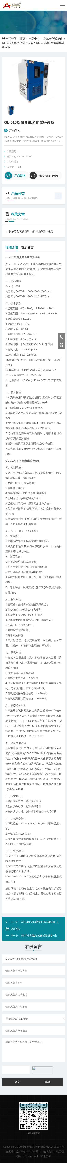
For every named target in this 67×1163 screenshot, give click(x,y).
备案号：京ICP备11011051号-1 (23, 1151)
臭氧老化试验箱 (53, 38)
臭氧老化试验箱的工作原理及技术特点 (31, 231)
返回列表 (15, 928)
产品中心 (34, 38)
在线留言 (27, 247)
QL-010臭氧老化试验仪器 (17, 42)
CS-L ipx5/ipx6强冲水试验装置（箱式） (43, 921)
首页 (22, 38)
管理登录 (45, 1156)
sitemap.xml (31, 1156)
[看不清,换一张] (41, 1069)
